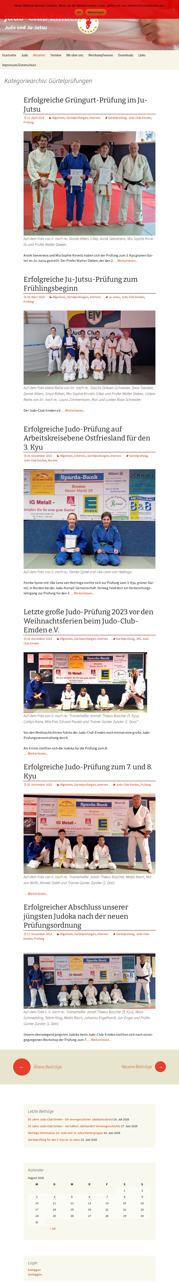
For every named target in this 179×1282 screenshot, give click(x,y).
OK (79, 12)
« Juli (52, 1228)
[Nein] (173, 9)
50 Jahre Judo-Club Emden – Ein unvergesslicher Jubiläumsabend (70, 1119)
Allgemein (58, 118)
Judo (24, 55)
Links (142, 55)
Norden (53, 460)
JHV (138, 639)
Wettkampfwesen (100, 55)
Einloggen (34, 1270)
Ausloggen (35, 1274)
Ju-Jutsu (114, 297)
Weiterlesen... (127, 260)
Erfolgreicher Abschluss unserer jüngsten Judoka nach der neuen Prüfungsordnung (76, 916)
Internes (95, 118)
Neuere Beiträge (142, 1066)
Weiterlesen (96, 12)
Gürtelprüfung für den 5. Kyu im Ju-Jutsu (54, 1140)
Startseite (9, 55)
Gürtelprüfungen (77, 118)
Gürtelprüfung (117, 118)
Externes (80, 456)
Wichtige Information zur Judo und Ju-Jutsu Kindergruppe (65, 1133)
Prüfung (29, 122)
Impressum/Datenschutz (19, 65)
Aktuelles (39, 55)
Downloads (125, 55)
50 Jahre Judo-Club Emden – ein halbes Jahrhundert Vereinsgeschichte (74, 1126)
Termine (55, 55)
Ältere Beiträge (40, 1067)
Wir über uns (74, 55)
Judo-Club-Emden (139, 118)
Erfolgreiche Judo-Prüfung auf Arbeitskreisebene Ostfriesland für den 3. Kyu (87, 438)
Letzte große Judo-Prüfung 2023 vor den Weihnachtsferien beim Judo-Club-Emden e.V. (88, 621)
